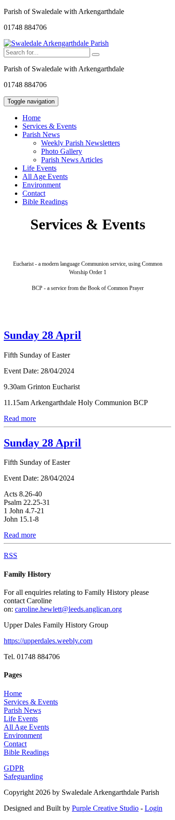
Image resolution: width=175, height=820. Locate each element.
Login (153, 808)
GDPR (14, 768)
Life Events (39, 168)
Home (31, 118)
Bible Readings (45, 202)
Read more (20, 418)
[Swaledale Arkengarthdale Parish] (56, 43)
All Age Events (45, 176)
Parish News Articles (72, 160)
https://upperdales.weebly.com (48, 641)
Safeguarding (23, 776)
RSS (10, 555)
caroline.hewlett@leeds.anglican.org (68, 609)
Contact (33, 193)
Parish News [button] (41, 134)
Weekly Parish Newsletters (80, 143)
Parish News (22, 710)
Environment (41, 185)
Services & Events (49, 126)
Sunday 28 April (42, 335)
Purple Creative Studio (105, 808)
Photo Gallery (61, 151)
